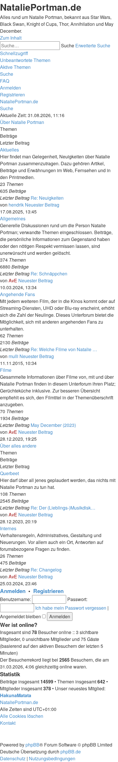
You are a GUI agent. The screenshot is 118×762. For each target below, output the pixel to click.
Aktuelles (9, 149)
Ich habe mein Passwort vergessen (70, 607)
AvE (13, 280)
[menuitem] (25, 60)
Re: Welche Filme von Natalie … (64, 349)
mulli (13, 356)
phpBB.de (70, 751)
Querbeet (9, 473)
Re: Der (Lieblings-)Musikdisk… (63, 507)
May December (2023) (53, 425)
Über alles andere (18, 445)
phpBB (32, 744)
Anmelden (12, 591)
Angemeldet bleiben (21, 616)
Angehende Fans (17, 294)
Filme (5, 370)
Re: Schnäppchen (49, 273)
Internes (8, 528)
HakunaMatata (15, 695)
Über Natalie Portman (22, 122)
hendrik (16, 204)
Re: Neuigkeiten (47, 198)
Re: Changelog (46, 569)
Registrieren (48, 591)
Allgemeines (12, 218)
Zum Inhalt (10, 37)
